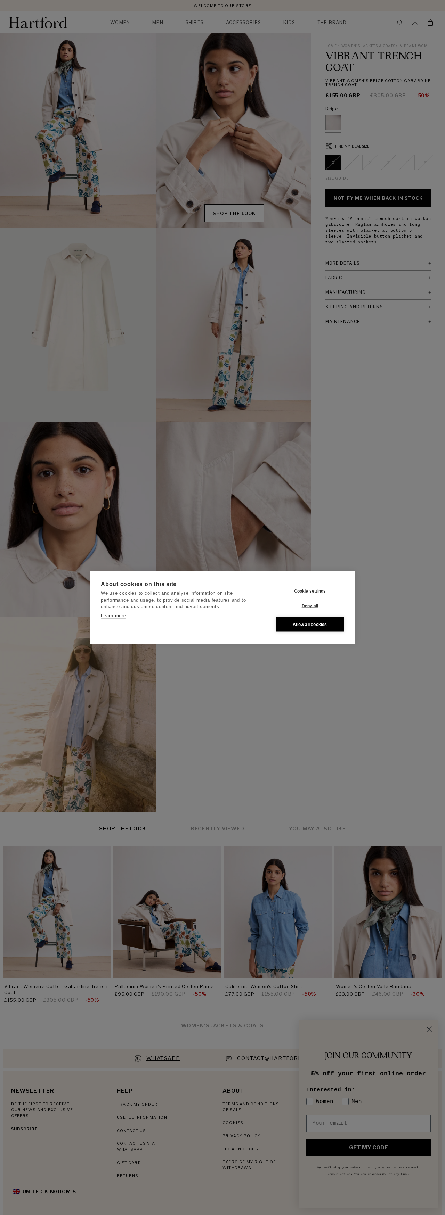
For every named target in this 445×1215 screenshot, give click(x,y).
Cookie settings (310, 590)
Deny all (310, 605)
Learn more (113, 615)
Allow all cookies (310, 624)
